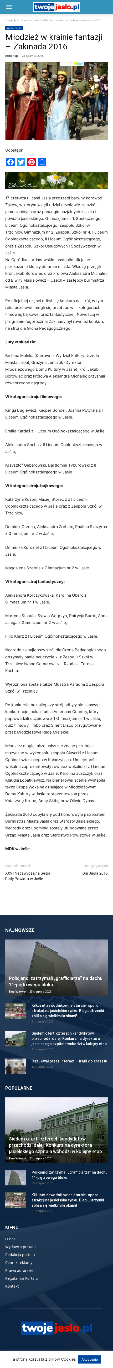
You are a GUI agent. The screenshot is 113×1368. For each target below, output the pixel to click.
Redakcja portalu (20, 1254)
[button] (9, 7)
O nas (10, 1238)
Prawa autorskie (19, 1270)
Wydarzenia (31, 20)
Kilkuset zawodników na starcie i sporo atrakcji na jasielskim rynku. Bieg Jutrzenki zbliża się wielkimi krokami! (68, 1010)
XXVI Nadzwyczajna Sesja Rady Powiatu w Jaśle (27, 876)
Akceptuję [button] (89, 1359)
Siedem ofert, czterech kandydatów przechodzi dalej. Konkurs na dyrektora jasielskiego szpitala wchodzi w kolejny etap (69, 1038)
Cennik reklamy (18, 1262)
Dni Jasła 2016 (95, 873)
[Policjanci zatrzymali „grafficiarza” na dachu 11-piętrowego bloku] (56, 967)
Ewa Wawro (17, 991)
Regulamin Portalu (21, 1278)
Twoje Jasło (12, 20)
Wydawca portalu (20, 1246)
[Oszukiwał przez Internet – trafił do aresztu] (15, 1066)
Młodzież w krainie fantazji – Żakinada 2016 (53, 41)
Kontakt (12, 1286)
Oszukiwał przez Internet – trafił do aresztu (69, 1061)
